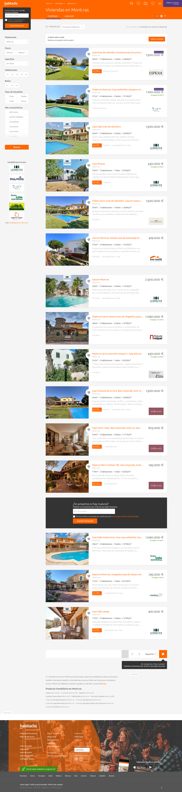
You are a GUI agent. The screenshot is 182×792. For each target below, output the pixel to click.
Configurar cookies (27, 759)
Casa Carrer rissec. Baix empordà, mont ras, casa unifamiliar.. (122, 428)
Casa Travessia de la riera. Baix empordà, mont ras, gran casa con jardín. (127, 390)
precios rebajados (16, 117)
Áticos (23, 101)
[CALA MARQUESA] (16, 197)
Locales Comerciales (57, 696)
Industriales (79, 696)
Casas (51, 693)
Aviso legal (115, 516)
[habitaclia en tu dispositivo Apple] (139, 767)
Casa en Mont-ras (100, 279)
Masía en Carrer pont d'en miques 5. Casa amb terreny (119, 353)
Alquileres (51, 743)
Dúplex (24, 96)
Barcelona (23, 776)
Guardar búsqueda (17, 26)
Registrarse (24, 749)
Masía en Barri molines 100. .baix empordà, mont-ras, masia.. (122, 465)
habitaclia (45, 788)
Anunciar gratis (26, 752)
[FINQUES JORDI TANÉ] (16, 206)
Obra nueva (51, 737)
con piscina (14, 127)
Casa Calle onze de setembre (106, 126)
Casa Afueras (98, 163)
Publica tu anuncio (172, 3)
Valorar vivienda (157, 39)
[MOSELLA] (16, 178)
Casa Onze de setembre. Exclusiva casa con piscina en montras (123, 52)
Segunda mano (53, 740)
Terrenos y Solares (101, 696)
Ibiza (76, 776)
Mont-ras (102, 684)
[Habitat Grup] (16, 216)
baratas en (57, 707)
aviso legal (18, 19)
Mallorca (59, 776)
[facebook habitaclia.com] (81, 759)
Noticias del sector (27, 737)
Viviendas (59, 3)
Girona (32, 776)
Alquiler (70, 16)
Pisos (12, 96)
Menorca (68, 776)
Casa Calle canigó (100, 611)
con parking (14, 122)
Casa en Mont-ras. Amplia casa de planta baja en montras (120, 238)
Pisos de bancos (53, 746)
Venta (48, 3)
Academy (78, 740)
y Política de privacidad (129, 516)
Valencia (93, 776)
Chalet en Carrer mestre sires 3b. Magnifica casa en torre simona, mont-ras (129, 316)
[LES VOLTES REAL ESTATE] (16, 169)
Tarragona (41, 776)
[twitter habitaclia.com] (76, 759)
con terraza (14, 131)
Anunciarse (78, 737)
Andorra (84, 776)
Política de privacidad (38, 785)
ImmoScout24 (56, 788)
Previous (51, 64)
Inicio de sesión (26, 746)
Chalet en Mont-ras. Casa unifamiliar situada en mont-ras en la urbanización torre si (133, 89)
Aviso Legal (24, 785)
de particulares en (60, 700)
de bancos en (88, 700)
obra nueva (14, 112)
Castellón (102, 776)
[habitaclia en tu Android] (155, 767)
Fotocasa (36, 788)
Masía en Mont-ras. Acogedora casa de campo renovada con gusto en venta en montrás (135, 574)
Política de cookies (55, 785)
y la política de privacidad (16, 20)
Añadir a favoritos (89, 54)
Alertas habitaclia (27, 756)
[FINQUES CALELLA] (16, 187)
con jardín (13, 136)
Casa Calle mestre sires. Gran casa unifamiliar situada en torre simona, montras (131, 537)
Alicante (111, 776)
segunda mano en (60, 703)
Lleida (50, 776)
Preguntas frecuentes (28, 733)
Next (83, 64)
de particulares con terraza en (95, 703)
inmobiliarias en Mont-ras (18, 223)
